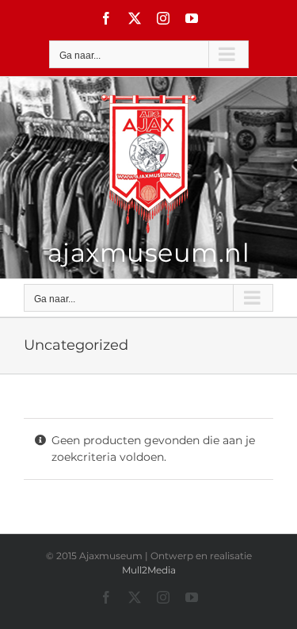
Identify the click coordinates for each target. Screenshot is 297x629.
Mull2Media (149, 570)
